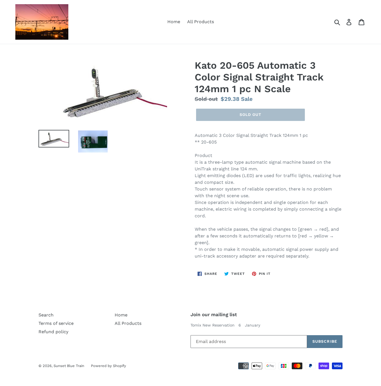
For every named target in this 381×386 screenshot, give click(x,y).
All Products (200, 21)
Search (46, 315)
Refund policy (53, 331)
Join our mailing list (214, 314)
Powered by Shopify (108, 366)
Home (173, 21)
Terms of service (56, 323)
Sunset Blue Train (69, 366)
